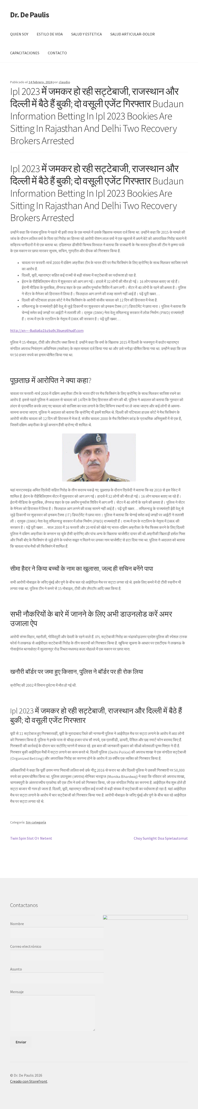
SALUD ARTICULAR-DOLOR (132, 34)
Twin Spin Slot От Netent (31, 839)
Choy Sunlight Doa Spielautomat (161, 839)
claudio (64, 82)
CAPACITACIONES (24, 52)
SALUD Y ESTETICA (86, 34)
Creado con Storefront (28, 1081)
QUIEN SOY (19, 34)
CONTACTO (57, 52)
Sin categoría (36, 822)
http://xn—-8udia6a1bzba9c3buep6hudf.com (47, 330)
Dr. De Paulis (29, 15)
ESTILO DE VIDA (50, 34)
